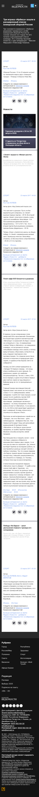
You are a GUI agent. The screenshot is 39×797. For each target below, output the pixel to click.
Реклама (5, 680)
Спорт (6, 61)
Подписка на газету (10, 687)
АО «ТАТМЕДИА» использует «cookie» (15, 764)
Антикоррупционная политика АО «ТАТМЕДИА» (18, 776)
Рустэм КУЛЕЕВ (9, 68)
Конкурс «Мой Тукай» (26, 663)
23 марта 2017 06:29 (28, 61)
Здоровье (24, 650)
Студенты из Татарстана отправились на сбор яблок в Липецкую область (17, 143)
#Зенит (6, 245)
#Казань (14, 81)
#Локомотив (22, 490)
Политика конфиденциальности (13, 772)
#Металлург (7, 492)
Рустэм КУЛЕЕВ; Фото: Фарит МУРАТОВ (15, 577)
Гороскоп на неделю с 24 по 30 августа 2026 (18, 132)
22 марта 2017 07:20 (28, 319)
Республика (25, 647)
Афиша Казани (8, 668)
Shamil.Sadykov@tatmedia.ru (13, 713)
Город (4, 647)
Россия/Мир (7, 650)
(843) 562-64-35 (24, 728)
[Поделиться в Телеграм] (25, 101)
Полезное (6, 654)
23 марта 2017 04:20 (28, 195)
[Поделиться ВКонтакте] (19, 101)
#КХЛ (14, 490)
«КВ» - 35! (6, 691)
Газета (4, 658)
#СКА (16, 492)
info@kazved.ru (8, 726)
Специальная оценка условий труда (14, 774)
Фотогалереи (25, 658)
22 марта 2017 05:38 (28, 568)
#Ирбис (6, 81)
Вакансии (5, 662)
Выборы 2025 (7, 684)
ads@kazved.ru (8, 730)
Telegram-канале (22, 86)
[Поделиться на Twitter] (14, 101)
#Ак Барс (6, 490)
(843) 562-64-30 (17, 724)
